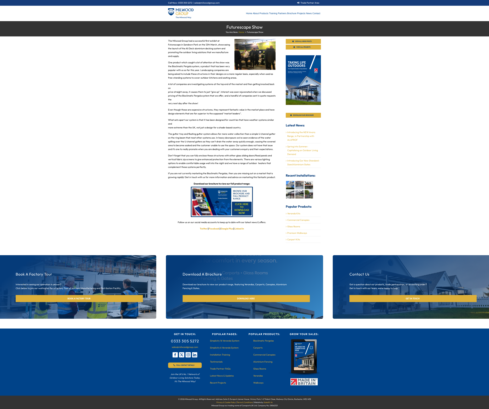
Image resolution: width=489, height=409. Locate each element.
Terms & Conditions (245, 402)
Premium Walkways (297, 232)
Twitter (203, 228)
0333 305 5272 (185, 2)
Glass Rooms (293, 226)
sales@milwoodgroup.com (207, 2)
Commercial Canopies (298, 220)
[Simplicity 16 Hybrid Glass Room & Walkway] (290, 194)
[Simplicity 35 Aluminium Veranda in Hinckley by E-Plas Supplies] (308, 185)
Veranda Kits (293, 213)
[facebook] (175, 354)
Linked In (239, 228)
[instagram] (188, 354)
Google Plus (227, 228)
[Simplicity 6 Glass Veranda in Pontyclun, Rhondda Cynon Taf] (290, 185)
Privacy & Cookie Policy (226, 402)
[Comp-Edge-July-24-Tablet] (304, 339)
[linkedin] (194, 354)
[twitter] (181, 354)
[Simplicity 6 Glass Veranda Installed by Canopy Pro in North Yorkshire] (299, 185)
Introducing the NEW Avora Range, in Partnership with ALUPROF (301, 136)
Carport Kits (293, 239)
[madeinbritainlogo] (304, 379)
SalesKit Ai (268, 402)
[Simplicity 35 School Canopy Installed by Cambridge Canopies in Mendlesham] (308, 194)
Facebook (214, 228)
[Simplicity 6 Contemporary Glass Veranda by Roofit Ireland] (299, 194)
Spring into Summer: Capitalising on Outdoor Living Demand (302, 150)
